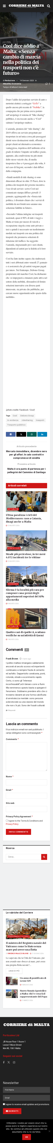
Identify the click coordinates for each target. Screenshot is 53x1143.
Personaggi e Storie (18, 936)
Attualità (7, 83)
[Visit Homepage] (26, 6)
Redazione (10, 80)
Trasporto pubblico (16, 425)
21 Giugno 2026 (37, 954)
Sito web (10, 803)
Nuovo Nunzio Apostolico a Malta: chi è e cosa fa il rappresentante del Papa (33, 993)
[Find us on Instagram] (14, 1062)
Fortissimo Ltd (11, 1035)
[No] (49, 1131)
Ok (26, 1137)
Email (9, 790)
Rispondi (11, 710)
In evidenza (12, 420)
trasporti (40, 420)
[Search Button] (48, 6)
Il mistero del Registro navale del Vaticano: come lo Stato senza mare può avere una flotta (26, 946)
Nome (10, 776)
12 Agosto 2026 (13, 526)
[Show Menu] (4, 6)
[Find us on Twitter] (8, 1062)
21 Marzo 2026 (27, 1000)
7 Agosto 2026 (13, 639)
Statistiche (14, 548)
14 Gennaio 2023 (27, 80)
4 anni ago (26, 659)
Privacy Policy (12, 824)
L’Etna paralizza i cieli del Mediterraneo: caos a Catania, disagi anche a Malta (24, 518)
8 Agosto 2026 (13, 604)
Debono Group (27, 415)
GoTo (35, 103)
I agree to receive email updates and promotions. (27, 1104)
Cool (15, 415)
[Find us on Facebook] (3, 1062)
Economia (16, 83)
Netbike (36, 107)
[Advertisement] (26, 885)
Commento (12, 739)
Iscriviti (13, 1111)
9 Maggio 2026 (27, 985)
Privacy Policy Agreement (19, 816)
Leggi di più (15, 971)
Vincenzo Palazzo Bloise (18, 954)
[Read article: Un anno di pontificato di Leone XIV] (12, 981)
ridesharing (27, 420)
